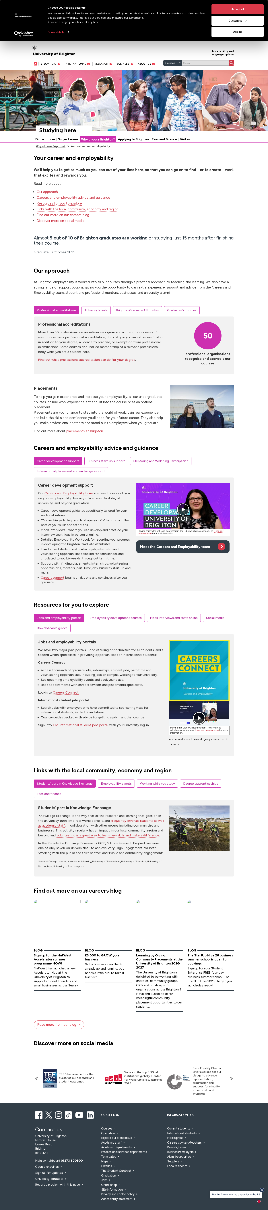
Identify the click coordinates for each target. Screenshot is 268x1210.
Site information (112, 1189)
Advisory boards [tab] (96, 310)
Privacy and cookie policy (118, 1194)
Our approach (47, 192)
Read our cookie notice (207, 730)
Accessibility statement (117, 1199)
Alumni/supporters (179, 1156)
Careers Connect (66, 692)
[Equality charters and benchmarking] (179, 1082)
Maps (104, 1161)
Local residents (177, 1166)
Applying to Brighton (133, 139)
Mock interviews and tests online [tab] (174, 618)
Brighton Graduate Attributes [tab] (137, 310)
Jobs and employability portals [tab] (59, 618)
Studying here (57, 130)
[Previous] (37, 1078)
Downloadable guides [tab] (52, 628)
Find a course (45, 139)
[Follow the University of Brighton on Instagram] (59, 1114)
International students (182, 1133)
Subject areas (68, 139)
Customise (235, 20)
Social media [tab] (215, 618)
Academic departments (117, 1147)
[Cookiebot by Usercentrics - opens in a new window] (24, 34)
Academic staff (111, 1142)
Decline (237, 31)
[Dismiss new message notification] (262, 1190)
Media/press (175, 1138)
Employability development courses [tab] (116, 618)
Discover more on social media (60, 221)
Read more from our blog (56, 1024)
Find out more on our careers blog (63, 215)
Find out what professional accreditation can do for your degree (86, 360)
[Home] (36, 63)
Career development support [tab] (58, 461)
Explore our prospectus (116, 1138)
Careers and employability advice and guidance (73, 197)
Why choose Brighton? (98, 139)
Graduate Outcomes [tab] (182, 310)
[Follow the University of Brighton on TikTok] (69, 1114)
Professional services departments (124, 1152)
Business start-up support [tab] (106, 461)
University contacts (49, 1179)
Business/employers (180, 1152)
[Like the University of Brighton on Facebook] (39, 1114)
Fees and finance (164, 139)
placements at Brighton (84, 431)
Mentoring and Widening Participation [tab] (160, 461)
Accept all (237, 9)
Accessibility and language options (222, 52)
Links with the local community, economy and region (77, 209)
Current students (178, 1128)
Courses (106, 1128)
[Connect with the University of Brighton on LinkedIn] (90, 1114)
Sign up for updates (49, 1173)
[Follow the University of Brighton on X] (49, 1114)
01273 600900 (72, 1160)
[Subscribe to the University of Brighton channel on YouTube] (80, 1114)
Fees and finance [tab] (49, 794)
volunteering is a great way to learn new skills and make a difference (108, 835)
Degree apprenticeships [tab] (200, 783)
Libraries (106, 1166)
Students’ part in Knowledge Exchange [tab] (65, 783)
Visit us (185, 139)
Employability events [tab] (116, 783)
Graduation (108, 1175)
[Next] (230, 1078)
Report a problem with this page (58, 1184)
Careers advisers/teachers (184, 1142)
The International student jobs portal (80, 725)
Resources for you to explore (59, 203)
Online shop (109, 1185)
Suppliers (173, 1161)
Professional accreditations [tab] (56, 310)
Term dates (108, 1156)
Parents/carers (177, 1147)
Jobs (104, 1180)
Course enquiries (47, 1166)
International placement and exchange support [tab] (71, 471)
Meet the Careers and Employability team (175, 547)
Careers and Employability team (68, 493)
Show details (56, 32)
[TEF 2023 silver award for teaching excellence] (50, 1079)
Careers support (52, 577)
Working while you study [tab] (157, 783)
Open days (108, 1133)
